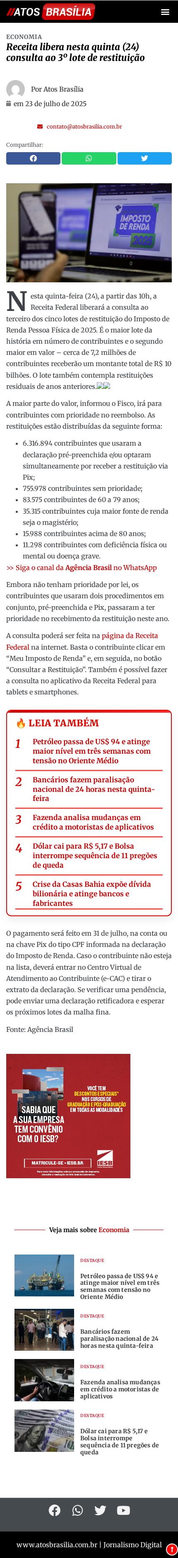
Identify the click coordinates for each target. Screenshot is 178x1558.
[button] (165, 12)
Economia (24, 37)
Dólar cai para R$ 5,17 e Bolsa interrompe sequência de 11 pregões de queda (95, 856)
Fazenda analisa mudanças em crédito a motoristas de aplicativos (93, 822)
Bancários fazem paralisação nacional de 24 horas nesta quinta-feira (94, 789)
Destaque (92, 1260)
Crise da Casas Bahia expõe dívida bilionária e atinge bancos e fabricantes (92, 894)
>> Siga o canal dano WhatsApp (81, 567)
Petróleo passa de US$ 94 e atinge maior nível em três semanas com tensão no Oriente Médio (92, 751)
